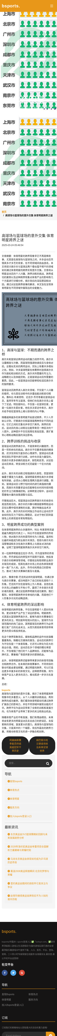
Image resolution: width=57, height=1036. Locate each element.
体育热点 (14, 790)
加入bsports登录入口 (21, 816)
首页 (4, 212)
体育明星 (14, 799)
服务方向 (14, 807)
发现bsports (16, 781)
